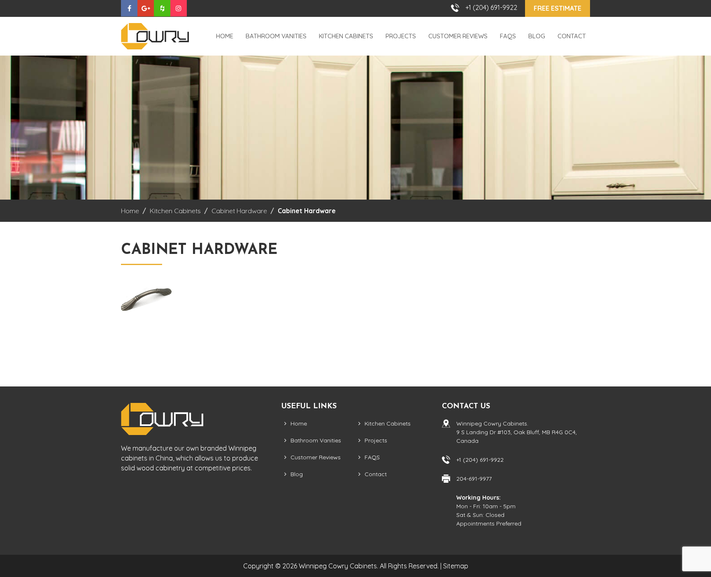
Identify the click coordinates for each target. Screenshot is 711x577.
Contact (572, 36)
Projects (401, 36)
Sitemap (455, 566)
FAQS (508, 36)
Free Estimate (557, 8)
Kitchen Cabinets (346, 36)
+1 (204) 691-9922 (491, 7)
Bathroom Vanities (276, 36)
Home (224, 36)
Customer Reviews (458, 36)
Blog (536, 36)
